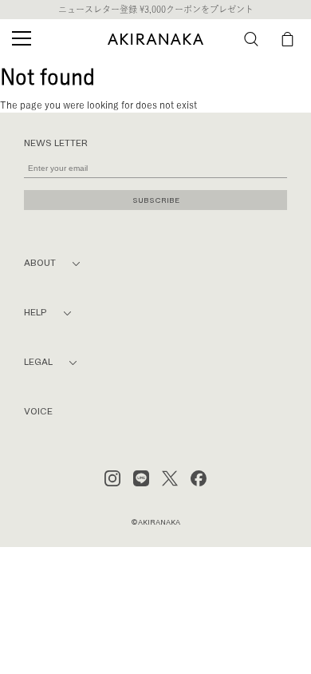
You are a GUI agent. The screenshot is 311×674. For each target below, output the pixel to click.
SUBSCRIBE (155, 200)
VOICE (38, 411)
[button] (251, 39)
